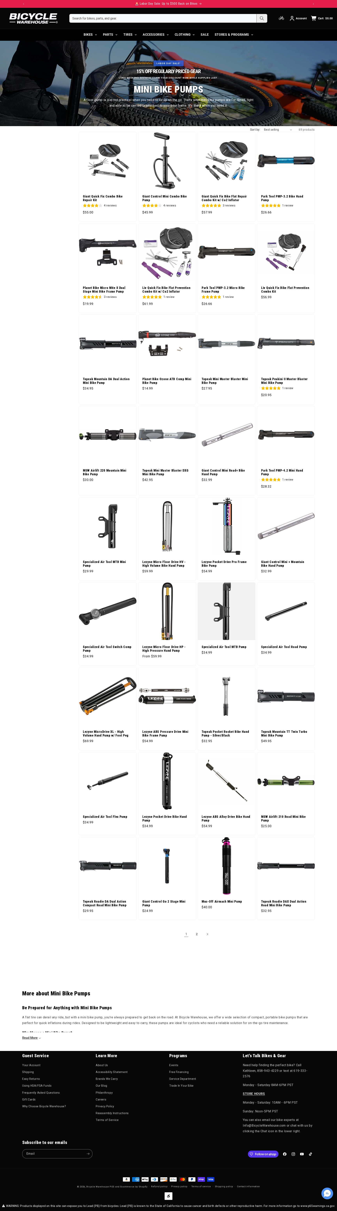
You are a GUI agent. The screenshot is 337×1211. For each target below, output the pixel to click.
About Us (102, 1065)
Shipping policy (224, 1186)
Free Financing (179, 1072)
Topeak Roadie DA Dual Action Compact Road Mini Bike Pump (104, 903)
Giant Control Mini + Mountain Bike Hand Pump (282, 563)
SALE (205, 34)
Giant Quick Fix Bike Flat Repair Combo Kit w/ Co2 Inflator (224, 198)
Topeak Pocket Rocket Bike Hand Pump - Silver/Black (225, 733)
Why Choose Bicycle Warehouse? (44, 1106)
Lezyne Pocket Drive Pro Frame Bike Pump (224, 563)
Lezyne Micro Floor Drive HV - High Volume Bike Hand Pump (164, 563)
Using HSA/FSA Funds (36, 1085)
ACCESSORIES (154, 34)
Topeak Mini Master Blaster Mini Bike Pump (225, 381)
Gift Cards (29, 1099)
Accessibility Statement (112, 1072)
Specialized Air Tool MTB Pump (224, 647)
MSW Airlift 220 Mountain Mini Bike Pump (104, 472)
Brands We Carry (107, 1078)
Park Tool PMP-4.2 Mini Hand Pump (282, 472)
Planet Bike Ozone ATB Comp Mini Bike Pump (166, 381)
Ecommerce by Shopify (133, 1186)
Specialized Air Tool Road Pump (284, 647)
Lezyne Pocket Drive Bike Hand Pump (164, 818)
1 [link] (186, 934)
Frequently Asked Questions (41, 1092)
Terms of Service (107, 1120)
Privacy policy (179, 1186)
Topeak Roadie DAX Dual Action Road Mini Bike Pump (283, 903)
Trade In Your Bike (181, 1085)
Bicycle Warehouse (97, 1186)
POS (112, 1186)
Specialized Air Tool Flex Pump (105, 816)
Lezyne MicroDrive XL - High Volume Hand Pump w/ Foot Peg (106, 733)
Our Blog (101, 1085)
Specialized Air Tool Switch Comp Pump (107, 648)
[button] (327, 1193)
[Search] (261, 18)
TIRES (128, 34)
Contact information (248, 1186)
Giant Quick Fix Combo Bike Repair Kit (103, 198)
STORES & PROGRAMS (232, 34)
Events (173, 1065)
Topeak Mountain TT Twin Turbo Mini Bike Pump (284, 733)
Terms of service (201, 1186)
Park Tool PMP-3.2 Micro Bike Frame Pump (223, 289)
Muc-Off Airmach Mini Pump (222, 901)
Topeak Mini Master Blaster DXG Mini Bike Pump (165, 472)
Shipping (28, 1072)
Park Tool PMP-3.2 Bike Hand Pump (282, 198)
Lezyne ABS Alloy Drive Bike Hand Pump (226, 818)
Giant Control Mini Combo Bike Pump (164, 198)
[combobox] (162, 18)
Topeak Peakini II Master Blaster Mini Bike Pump (284, 381)
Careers (101, 1099)
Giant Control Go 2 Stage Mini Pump (163, 903)
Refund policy (159, 1186)
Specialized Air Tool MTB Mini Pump (104, 563)
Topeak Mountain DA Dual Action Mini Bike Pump (106, 381)
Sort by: (255, 129)
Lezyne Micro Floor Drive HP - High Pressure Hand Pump (164, 648)
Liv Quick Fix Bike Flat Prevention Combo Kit (285, 289)
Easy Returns (31, 1078)
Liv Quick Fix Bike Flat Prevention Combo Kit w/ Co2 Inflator (166, 289)
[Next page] (207, 934)
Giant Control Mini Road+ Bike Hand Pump (223, 472)
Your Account (31, 1065)
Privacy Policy (105, 1106)
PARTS (108, 34)
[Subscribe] (88, 1153)
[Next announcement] (313, 4)
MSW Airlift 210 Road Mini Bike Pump (283, 818)
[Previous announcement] (23, 4)
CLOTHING (183, 34)
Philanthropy (104, 1092)
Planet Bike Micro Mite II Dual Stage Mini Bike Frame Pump (104, 289)
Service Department (182, 1078)
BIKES (88, 34)
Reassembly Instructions (112, 1113)
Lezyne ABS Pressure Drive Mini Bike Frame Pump (165, 733)
